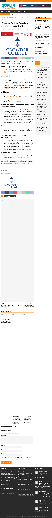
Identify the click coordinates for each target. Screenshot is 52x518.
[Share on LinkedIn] (11, 58)
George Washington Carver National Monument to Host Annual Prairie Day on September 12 (26, 473)
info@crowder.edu (5, 173)
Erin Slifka (14, 29)
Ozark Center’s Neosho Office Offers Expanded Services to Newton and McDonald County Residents (42, 94)
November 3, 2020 (6, 29)
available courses (19, 83)
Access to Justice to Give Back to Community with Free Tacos (6, 322)
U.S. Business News (40, 17)
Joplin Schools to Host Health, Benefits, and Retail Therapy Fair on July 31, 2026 (42, 486)
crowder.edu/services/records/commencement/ (16, 88)
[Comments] (48, 63)
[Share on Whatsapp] (28, 58)
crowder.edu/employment (22, 157)
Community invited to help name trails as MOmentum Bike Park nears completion (17, 420)
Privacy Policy (5, 484)
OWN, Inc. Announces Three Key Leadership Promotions (41, 510)
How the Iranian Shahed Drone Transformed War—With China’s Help (42, 21)
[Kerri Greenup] (36, 509)
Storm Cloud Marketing (41, 516)
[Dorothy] (36, 493)
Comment (3, 435)
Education (20, 29)
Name (2, 445)
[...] (10, 480)
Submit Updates (10, 1)
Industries (8, 11)
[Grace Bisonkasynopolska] (36, 483)
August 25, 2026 (38, 24)
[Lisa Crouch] (36, 502)
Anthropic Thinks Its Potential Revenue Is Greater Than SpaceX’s (42, 32)
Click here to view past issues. (7, 493)
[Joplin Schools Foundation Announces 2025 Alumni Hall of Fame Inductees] (28, 364)
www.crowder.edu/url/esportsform (16, 101)
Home (2, 11)
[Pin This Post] (15, 58)
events (13, 196)
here (5, 72)
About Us (3, 468)
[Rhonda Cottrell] (36, 473)
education (7, 196)
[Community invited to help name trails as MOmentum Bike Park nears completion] (17, 364)
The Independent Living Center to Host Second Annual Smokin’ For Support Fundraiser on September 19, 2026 (43, 77)
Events (24, 11)
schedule (20, 149)
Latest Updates (17, 11)
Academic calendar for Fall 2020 (11, 79)
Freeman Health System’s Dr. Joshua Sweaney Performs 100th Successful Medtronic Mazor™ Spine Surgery (42, 85)
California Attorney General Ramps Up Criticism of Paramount (42, 43)
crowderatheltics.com (12, 96)
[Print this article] (24, 58)
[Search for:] (44, 14)
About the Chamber (19, 1)
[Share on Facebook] (3, 58)
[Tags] (42, 63)
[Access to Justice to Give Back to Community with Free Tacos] (6, 316)
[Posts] (37, 63)
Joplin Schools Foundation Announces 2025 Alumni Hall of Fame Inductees (27, 419)
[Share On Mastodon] (32, 58)
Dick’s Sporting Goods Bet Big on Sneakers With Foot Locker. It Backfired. (42, 37)
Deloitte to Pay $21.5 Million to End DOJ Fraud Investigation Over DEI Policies (42, 27)
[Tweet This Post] (7, 58)
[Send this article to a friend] (19, 58)
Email (2, 449)
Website (3, 453)
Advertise (3, 1)
